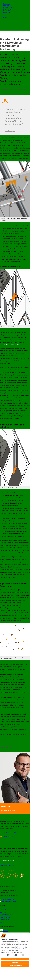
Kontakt (5, 17)
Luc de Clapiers (10, 131)
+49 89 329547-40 (7, 899)
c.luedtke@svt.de (7, 836)
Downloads (6, 11)
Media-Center (7, 9)
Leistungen (6, 4)
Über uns (6, 5)
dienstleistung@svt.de (8, 901)
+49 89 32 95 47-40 (9, 833)
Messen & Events (8, 7)
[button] (10, 344)
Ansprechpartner (5, 917)
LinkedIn (5, 931)
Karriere (6, 12)
